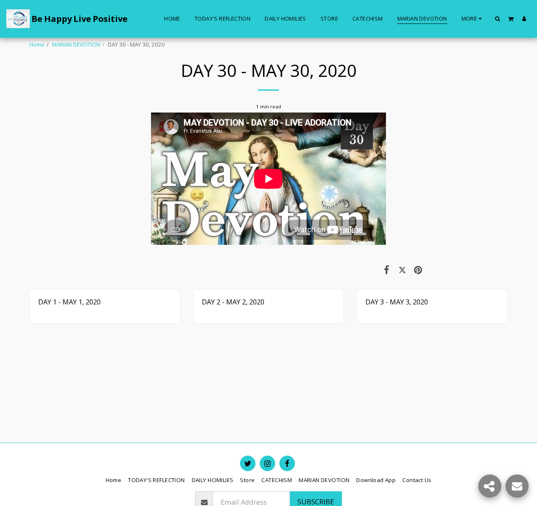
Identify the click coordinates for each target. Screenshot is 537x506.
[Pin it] (418, 269)
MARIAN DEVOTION (76, 44)
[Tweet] (402, 269)
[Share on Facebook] (386, 269)
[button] (498, 18)
